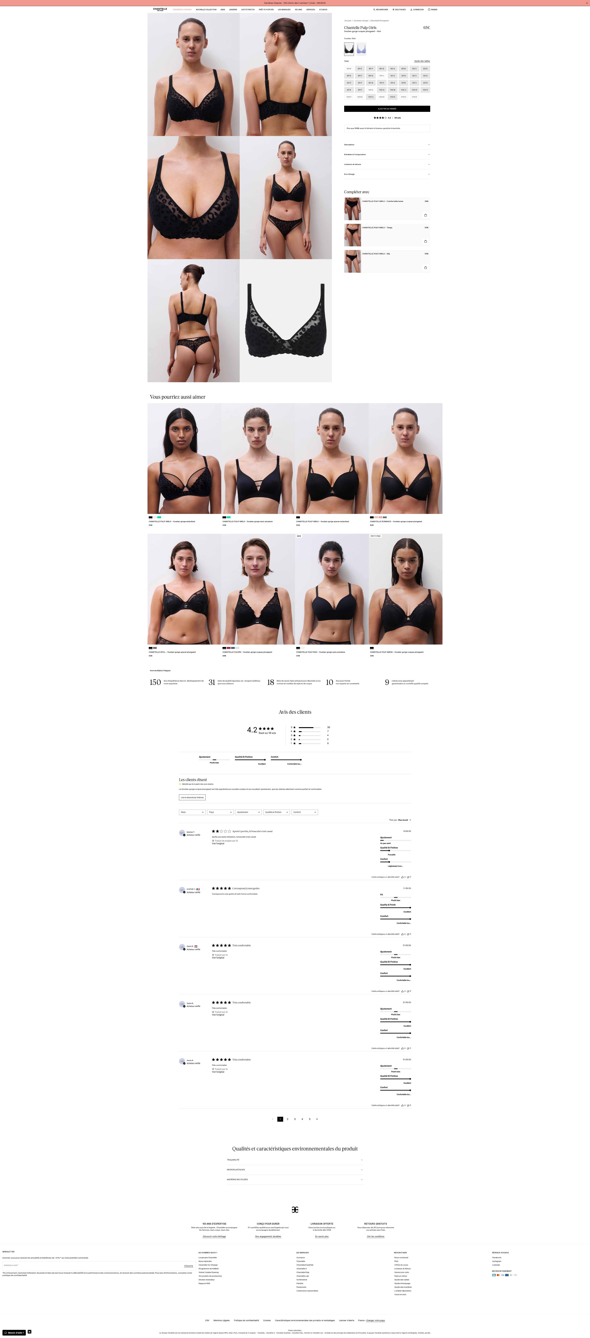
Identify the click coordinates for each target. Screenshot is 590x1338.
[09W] (385, 517)
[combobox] (192, 812)
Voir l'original (218, 843)
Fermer (29, 1332)
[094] (380, 517)
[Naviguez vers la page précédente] (273, 1119)
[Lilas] (361, 49)
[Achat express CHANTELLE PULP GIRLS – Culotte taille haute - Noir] (426, 215)
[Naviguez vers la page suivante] (317, 1119)
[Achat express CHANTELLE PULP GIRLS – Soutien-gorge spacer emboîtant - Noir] (363, 509)
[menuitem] (182, 9)
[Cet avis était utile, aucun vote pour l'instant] (402, 877)
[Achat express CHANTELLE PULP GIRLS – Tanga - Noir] (426, 241)
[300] (159, 517)
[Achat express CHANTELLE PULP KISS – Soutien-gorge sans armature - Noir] (363, 639)
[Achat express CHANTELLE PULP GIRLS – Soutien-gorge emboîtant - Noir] (216, 509)
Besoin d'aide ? (16, 1332)
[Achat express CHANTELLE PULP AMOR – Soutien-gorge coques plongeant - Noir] (437, 639)
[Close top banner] (587, 3)
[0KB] (155, 648)
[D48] (233, 648)
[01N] (376, 517)
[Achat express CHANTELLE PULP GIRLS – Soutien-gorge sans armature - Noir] (290, 509)
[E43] (237, 648)
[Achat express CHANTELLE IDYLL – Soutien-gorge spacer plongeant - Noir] (216, 639)
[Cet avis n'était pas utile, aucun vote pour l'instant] (408, 876)
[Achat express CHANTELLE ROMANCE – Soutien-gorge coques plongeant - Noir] (437, 509)
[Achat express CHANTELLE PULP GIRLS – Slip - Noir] (426, 268)
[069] (155, 517)
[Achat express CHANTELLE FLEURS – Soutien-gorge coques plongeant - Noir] (290, 639)
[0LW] (302, 648)
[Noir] (349, 49)
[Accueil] (160, 9)
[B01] (228, 648)
